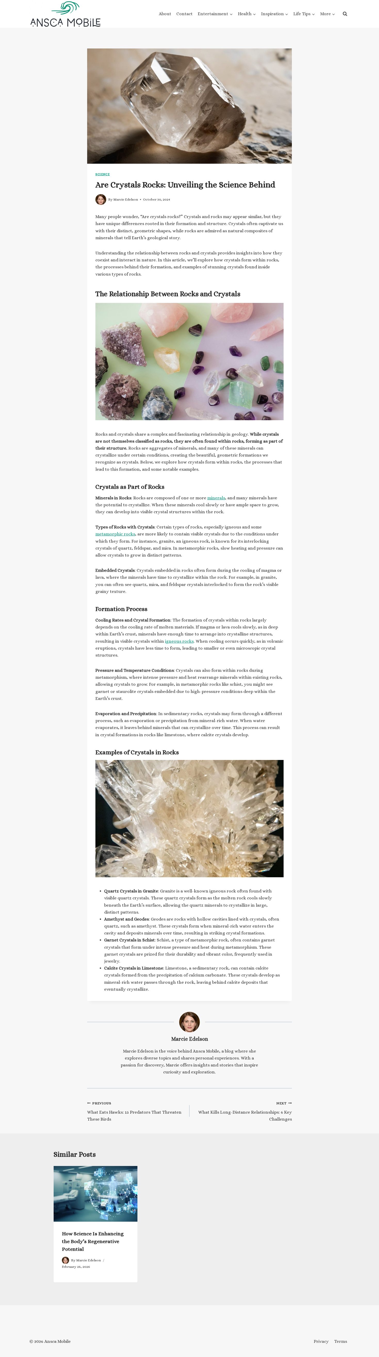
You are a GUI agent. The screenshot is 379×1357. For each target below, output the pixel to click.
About (165, 13)
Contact (184, 13)
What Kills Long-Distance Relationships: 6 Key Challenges (245, 1111)
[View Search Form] (345, 14)
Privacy (321, 1341)
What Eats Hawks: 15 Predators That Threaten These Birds (134, 1111)
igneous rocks (179, 641)
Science (102, 174)
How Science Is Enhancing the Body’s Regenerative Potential (93, 1241)
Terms (340, 1341)
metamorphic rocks (115, 534)
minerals (216, 497)
